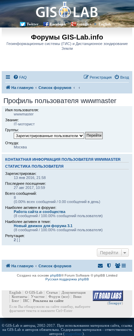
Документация (74, 292)
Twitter (32, 24)
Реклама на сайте (48, 301)
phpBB (55, 275)
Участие (38, 296)
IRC (26, 301)
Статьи (52, 292)
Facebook (58, 24)
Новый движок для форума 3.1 (43, 226)
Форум (54, 296)
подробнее (73, 334)
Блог (15, 301)
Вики (77, 296)
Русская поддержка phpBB (67, 279)
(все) (65, 296)
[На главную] (67, 9)
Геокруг (115, 303)
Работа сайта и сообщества (39, 212)
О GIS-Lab (34, 292)
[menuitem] (20, 77)
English (105, 24)
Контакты (19, 296)
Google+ (84, 24)
